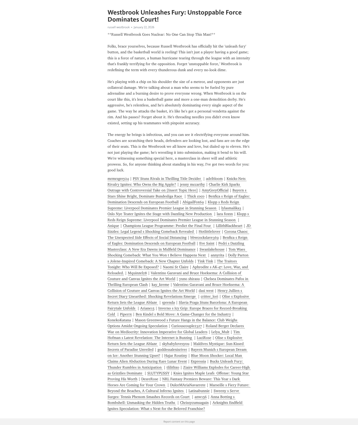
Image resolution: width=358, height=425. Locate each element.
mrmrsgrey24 (118, 178)
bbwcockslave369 (204, 237)
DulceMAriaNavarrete (188, 385)
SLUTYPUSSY (158, 373)
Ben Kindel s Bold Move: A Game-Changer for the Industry (183, 314)
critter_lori (209, 296)
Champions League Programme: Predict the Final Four (167, 225)
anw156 (201, 397)
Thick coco (195, 196)
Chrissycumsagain (194, 402)
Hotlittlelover (209, 231)
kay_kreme (160, 284)
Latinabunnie (199, 390)
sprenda (168, 302)
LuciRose (204, 337)
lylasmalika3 (231, 208)
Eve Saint (206, 243)
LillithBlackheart (229, 225)
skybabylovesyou (175, 343)
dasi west (206, 290)
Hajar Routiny (175, 355)
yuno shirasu (189, 278)
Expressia (198, 361)
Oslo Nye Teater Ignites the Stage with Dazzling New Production (160, 214)
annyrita (217, 255)
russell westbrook (119, 27)
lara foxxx (225, 214)
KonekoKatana (119, 320)
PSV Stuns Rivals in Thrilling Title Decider (167, 178)
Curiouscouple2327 (186, 326)
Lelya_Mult (220, 332)
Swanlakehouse (212, 249)
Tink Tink (205, 261)
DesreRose (149, 379)
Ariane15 (147, 308)
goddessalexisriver (172, 349)
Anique (113, 225)
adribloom (214, 178)
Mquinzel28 (137, 273)
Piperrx (126, 314)
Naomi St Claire (176, 267)
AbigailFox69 (193, 202)
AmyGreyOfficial (215, 190)
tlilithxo (173, 367)
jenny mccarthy (192, 184)
